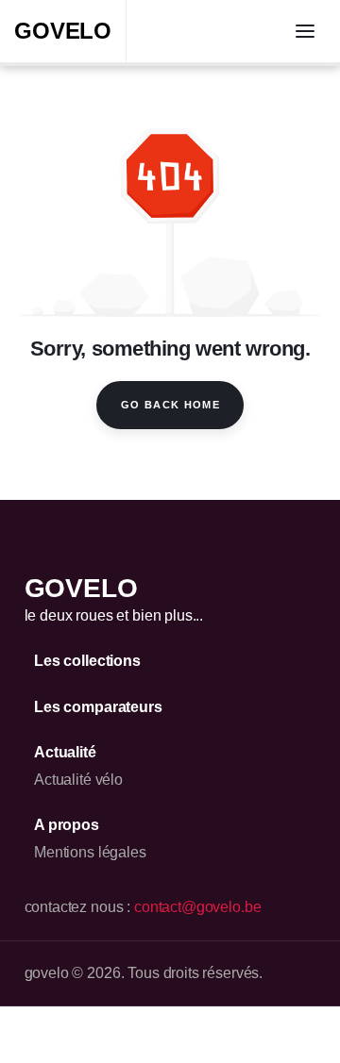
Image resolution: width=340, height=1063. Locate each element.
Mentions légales (90, 852)
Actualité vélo (78, 780)
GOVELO (62, 30)
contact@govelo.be (197, 907)
